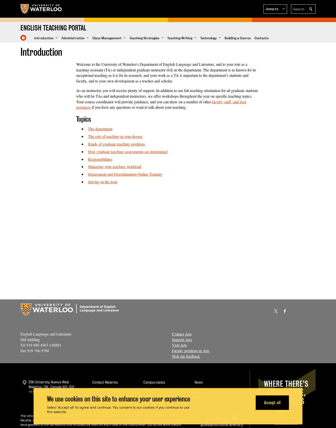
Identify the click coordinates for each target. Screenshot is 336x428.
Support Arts (182, 339)
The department (100, 128)
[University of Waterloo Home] (41, 9)
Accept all (272, 402)
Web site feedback (186, 356)
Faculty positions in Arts (191, 350)
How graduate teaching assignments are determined (128, 151)
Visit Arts (179, 345)
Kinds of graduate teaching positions (116, 144)
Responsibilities (100, 159)
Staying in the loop (102, 181)
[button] (275, 9)
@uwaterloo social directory (221, 425)
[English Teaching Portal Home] (23, 38)
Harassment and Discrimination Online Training (125, 174)
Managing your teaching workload (114, 166)
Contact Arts (182, 333)
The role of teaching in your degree (115, 136)
